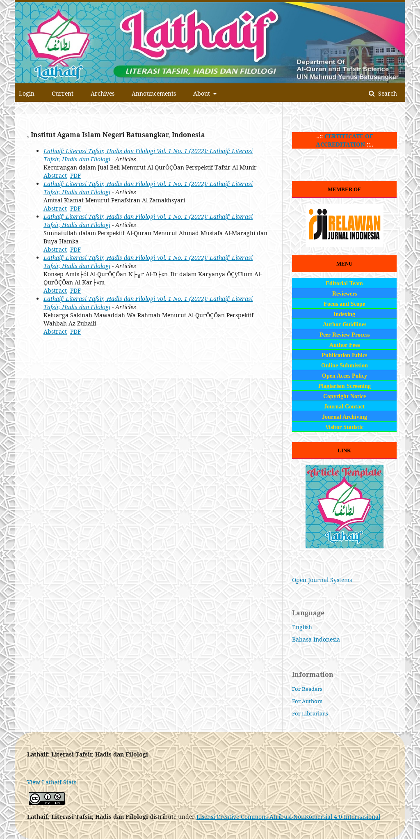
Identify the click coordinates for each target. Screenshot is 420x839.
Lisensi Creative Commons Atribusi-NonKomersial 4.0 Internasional (288, 817)
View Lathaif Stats (51, 782)
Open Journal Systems (322, 580)
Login (26, 93)
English (302, 627)
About (202, 93)
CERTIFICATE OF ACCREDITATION (344, 140)
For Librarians (310, 713)
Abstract (55, 175)
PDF (75, 175)
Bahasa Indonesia (316, 639)
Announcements (154, 93)
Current (62, 93)
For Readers (307, 688)
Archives (102, 93)
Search (387, 93)
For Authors (307, 701)
